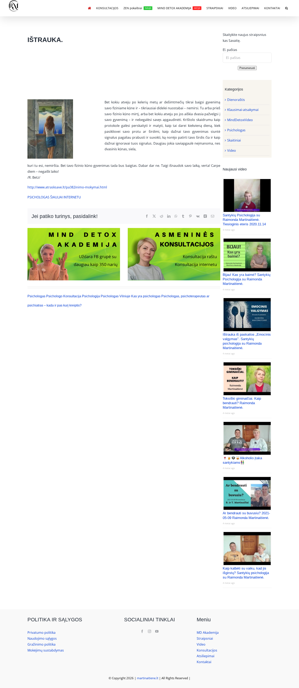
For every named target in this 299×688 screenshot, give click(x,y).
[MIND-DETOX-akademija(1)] (73, 229)
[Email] (212, 216)
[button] (286, 8)
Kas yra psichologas (145, 296)
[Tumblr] (183, 216)
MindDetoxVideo (240, 120)
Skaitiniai (234, 140)
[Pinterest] (190, 216)
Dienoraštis (236, 99)
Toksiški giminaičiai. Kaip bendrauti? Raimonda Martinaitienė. (242, 403)
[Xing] (205, 216)
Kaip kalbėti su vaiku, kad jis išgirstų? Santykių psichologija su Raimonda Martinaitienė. (246, 572)
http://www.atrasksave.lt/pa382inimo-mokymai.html (67, 187)
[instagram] (149, 631)
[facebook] (142, 631)
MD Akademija (208, 632)
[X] (154, 216)
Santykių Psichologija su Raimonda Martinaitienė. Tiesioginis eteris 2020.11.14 (244, 219)
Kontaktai (204, 662)
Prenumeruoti (247, 68)
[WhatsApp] (175, 216)
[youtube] (156, 631)
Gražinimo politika (41, 644)
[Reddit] (161, 216)
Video (231, 150)
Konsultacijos (207, 650)
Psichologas (36, 296)
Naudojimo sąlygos (42, 638)
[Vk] (198, 216)
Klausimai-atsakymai (243, 109)
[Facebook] (147, 216)
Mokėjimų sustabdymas (45, 650)
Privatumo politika (41, 632)
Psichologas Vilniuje (115, 296)
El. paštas (230, 50)
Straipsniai (205, 638)
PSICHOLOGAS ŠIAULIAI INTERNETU (54, 197)
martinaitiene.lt (147, 678)
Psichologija (91, 296)
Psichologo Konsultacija (63, 296)
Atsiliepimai (205, 656)
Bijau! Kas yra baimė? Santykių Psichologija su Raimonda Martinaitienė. (246, 279)
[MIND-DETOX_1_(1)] (174, 229)
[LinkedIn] (168, 216)
